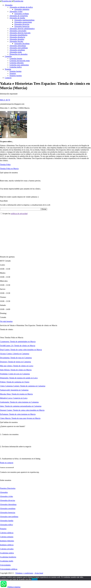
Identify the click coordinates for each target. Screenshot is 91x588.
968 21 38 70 (5, 100)
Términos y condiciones (24, 573)
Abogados (8, 5)
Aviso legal (38, 573)
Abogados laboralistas (17, 46)
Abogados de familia (17, 18)
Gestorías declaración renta (19, 61)
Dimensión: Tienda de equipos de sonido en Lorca (19, 378)
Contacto (8, 78)
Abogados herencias (21, 26)
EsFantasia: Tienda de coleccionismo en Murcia (18, 414)
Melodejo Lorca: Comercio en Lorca (13, 398)
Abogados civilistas (21, 14)
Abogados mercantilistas (18, 48)
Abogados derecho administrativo (22, 29)
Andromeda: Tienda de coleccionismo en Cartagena (19, 402)
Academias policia (7, 553)
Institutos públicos (7, 545)
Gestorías (8, 56)
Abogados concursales (17, 31)
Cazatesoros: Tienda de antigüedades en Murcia (18, 342)
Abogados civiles (15, 11)
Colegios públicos (6, 533)
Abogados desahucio (17, 37)
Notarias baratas (15, 71)
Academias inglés (6, 561)
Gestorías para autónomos (19, 65)
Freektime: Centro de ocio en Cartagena (15, 374)
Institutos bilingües (7, 541)
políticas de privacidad (19, 214)
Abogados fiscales (16, 41)
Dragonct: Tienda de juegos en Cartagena (15, 362)
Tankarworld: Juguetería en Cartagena (14, 390)
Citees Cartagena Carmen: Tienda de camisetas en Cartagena (22, 386)
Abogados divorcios (21, 24)
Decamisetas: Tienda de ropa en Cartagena (16, 358)
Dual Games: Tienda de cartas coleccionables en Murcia (21, 350)
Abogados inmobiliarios (18, 35)
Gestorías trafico (15, 67)
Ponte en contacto (6, 463)
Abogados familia (6, 521)
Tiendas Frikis (5, 165)
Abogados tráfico (6, 525)
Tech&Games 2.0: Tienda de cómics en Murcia (17, 346)
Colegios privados (7, 549)
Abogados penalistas (17, 50)
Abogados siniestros (21, 9)
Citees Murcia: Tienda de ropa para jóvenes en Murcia (20, 418)
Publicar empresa (14, 587)
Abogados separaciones (23, 22)
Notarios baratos (15, 76)
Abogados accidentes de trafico (21, 7)
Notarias (8, 69)
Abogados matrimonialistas (24, 20)
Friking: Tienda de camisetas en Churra (14, 382)
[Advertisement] (45, 233)
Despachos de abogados (18, 54)
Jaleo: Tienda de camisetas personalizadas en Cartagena (20, 406)
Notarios (12, 73)
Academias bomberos (8, 557)
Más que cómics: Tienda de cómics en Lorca (16, 366)
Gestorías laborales (16, 63)
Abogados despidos (16, 39)
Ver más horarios (6, 321)
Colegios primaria (6, 537)
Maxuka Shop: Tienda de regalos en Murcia (16, 394)
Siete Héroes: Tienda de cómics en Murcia (16, 370)
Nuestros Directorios (7, 488)
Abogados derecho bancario (19, 33)
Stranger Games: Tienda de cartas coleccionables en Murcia (22, 410)
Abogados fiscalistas (22, 44)
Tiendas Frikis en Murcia (9, 169)
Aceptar (35, 579)
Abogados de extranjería (18, 16)
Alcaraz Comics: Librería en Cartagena (14, 354)
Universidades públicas (8, 569)
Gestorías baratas (15, 58)
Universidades (5, 565)
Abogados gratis (15, 52)
